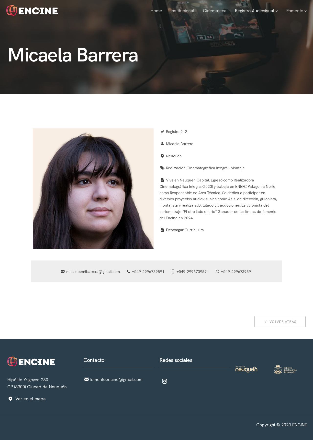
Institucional (182, 10)
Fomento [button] (295, 10)
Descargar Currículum (184, 229)
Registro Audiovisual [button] (255, 10)
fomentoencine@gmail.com (116, 379)
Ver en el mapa (30, 398)
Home (156, 10)
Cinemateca (214, 10)
